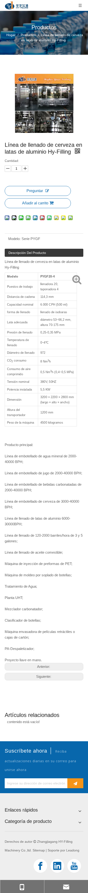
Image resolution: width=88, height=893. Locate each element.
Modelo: (14, 239)
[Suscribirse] (75, 783)
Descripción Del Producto (27, 253)
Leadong (72, 850)
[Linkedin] (57, 866)
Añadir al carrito (35, 203)
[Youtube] (74, 866)
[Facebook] (40, 866)
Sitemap (39, 850)
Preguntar (35, 191)
